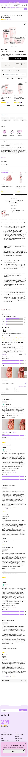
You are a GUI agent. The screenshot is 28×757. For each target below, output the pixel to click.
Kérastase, (7, 7)
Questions (8, 309)
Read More (3, 157)
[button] (14, 751)
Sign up (23, 710)
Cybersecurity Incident (19, 734)
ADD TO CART (7, 105)
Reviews (3, 309)
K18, (15, 7)
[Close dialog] (25, 744)
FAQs (2, 738)
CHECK (23, 74)
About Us (17, 736)
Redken (17, 7)
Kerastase (4, 12)
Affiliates (17, 740)
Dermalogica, (11, 7)
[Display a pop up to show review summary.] (8, 102)
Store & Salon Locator (5, 740)
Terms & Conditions (18, 738)
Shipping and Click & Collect (6, 734)
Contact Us (3, 736)
